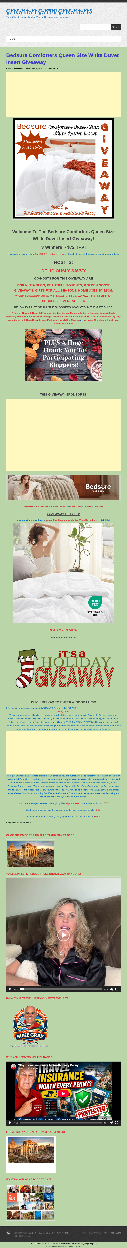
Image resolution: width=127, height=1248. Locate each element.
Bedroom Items (24, 823)
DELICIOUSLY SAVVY (63, 270)
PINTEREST (61, 506)
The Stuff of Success (69, 320)
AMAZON (98, 506)
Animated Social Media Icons (43, 1244)
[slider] (61, 989)
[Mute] (111, 989)
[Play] (10, 989)
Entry (60, 711)
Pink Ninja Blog (31, 285)
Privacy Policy (63, 1233)
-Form (66, 711)
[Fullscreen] (116, 989)
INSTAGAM (75, 506)
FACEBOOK (42, 506)
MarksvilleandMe (102, 316)
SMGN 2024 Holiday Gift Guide (50, 254)
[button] (63, 935)
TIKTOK (87, 506)
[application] (63, 935)
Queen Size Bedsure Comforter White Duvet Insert (72, 520)
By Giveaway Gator (14, 68)
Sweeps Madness (47, 320)
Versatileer (74, 301)
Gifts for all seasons (55, 290)
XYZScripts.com (75, 1246)
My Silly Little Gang (68, 295)
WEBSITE (29, 506)
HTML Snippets (52, 1246)
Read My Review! (64, 630)
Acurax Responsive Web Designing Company (77, 1244)
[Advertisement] (63, 94)
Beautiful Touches (64, 285)
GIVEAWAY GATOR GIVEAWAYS (49, 11)
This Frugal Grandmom (93, 320)
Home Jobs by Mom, (95, 290)
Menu (12, 39)
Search (115, 27)
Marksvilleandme (31, 295)
